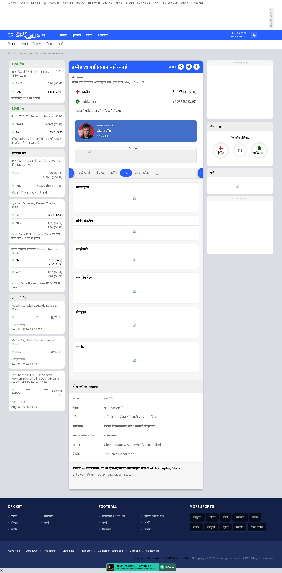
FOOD (80, 3)
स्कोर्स (25, 43)
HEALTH (108, 3)
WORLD (23, 3)
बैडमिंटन (240, 517)
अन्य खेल (103, 35)
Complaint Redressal (110, 550)
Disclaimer (68, 550)
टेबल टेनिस (257, 527)
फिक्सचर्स (37, 43)
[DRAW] (240, 150)
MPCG (184, 3)
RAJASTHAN (170, 3)
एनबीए (196, 527)
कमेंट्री (113, 173)
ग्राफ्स (126, 173)
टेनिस (89, 35)
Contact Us (152, 550)
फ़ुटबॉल (77, 35)
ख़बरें (60, 43)
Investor (87, 550)
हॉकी (225, 517)
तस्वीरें (14, 529)
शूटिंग (225, 527)
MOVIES (55, 3)
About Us (32, 550)
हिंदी (45, 3)
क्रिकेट (63, 35)
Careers (135, 550)
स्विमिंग (239, 527)
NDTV (12, 3)
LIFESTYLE (93, 3)
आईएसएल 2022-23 (113, 516)
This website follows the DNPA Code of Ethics (163, 558)
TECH (118, 3)
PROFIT (35, 3)
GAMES (129, 3)
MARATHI (197, 3)
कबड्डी (211, 527)
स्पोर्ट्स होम (12, 53)
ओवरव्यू (100, 173)
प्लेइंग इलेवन (142, 173)
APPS (156, 3)
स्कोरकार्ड (84, 173)
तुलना (159, 173)
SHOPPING (143, 3)
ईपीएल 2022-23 (154, 516)
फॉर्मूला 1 (197, 517)
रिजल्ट (50, 43)
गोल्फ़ (255, 517)
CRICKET (68, 3)
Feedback (50, 550)
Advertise (14, 550)
